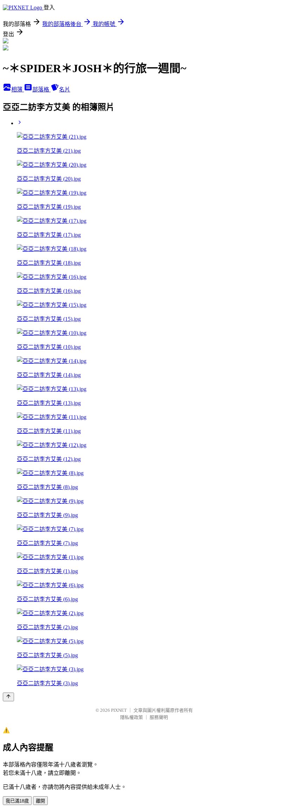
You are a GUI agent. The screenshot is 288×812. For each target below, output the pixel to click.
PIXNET (119, 710)
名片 (64, 89)
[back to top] (8, 697)
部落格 (41, 89)
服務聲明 (159, 717)
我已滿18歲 (17, 801)
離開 (40, 801)
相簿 (17, 89)
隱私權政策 (131, 717)
